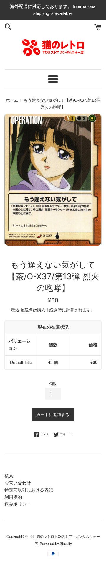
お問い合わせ (17, 482)
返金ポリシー (17, 503)
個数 (53, 384)
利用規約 (13, 496)
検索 (8, 475)
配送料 (27, 310)
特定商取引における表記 (28, 489)
